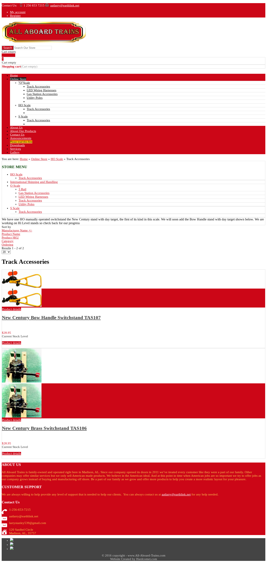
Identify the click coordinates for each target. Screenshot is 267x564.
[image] (22, 305)
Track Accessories (30, 178)
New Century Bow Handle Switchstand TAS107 (51, 317)
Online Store (39, 159)
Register (15, 15)
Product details (11, 309)
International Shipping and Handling (34, 182)
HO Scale (57, 159)
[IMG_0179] (22, 416)
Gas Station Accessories (34, 193)
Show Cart (9, 53)
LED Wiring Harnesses (33, 196)
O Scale (15, 185)
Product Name (11, 234)
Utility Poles (26, 204)
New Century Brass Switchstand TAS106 (44, 428)
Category (8, 241)
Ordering (7, 244)
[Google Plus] (11, 544)
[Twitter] (11, 540)
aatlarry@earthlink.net (64, 5)
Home (24, 159)
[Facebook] (11, 548)
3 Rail (22, 189)
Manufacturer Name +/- (17, 230)
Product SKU (10, 237)
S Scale (15, 208)
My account (17, 12)
